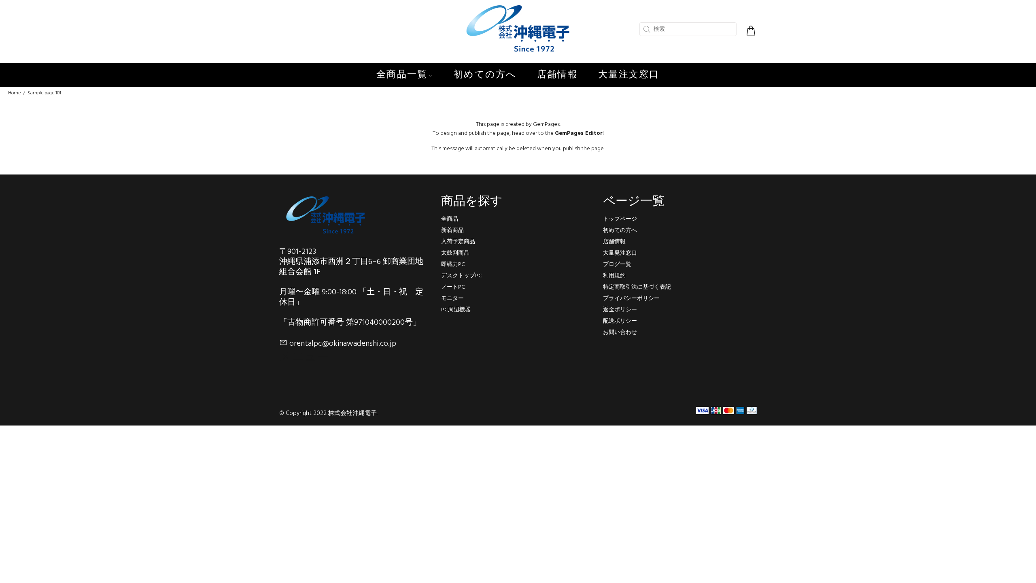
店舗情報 (614, 242)
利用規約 (614, 276)
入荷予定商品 (458, 242)
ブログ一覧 (617, 264)
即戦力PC (453, 264)
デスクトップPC (461, 276)
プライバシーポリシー (631, 298)
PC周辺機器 (456, 310)
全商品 (449, 219)
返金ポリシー (620, 310)
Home (14, 93)
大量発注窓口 (620, 253)
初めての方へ (620, 230)
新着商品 (452, 230)
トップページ (620, 219)
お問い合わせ (620, 332)
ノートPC (453, 287)
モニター (452, 298)
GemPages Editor (579, 133)
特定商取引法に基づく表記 (637, 287)
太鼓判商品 (455, 253)
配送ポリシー (620, 321)
